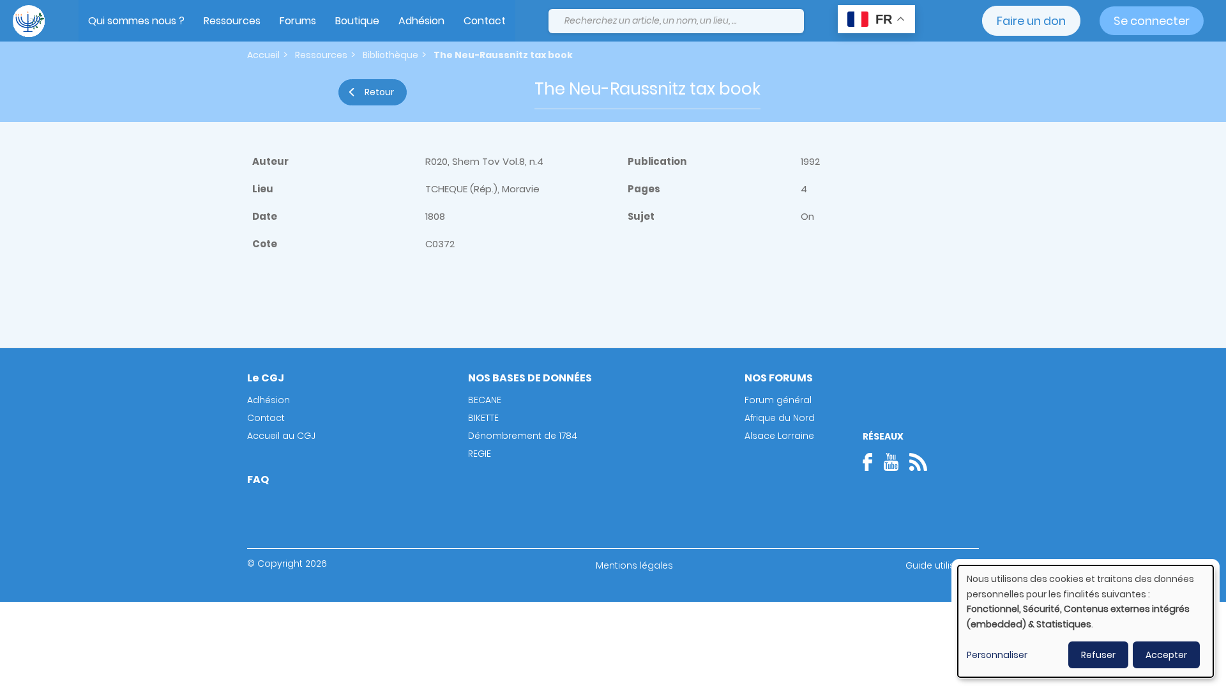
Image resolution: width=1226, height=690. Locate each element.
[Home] (29, 21)
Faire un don (1031, 21)
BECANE (484, 400)
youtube (891, 462)
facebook (872, 462)
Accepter (1166, 654)
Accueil (263, 55)
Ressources (232, 20)
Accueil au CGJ (281, 435)
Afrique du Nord (780, 417)
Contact (485, 20)
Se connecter (1152, 21)
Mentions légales (634, 565)
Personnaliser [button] (997, 654)
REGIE (479, 453)
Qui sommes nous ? (136, 20)
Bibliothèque (390, 55)
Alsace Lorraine (779, 435)
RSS (918, 462)
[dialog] (1085, 621)
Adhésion (421, 20)
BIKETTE (483, 417)
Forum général (778, 400)
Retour (379, 92)
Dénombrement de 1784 (522, 435)
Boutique (357, 20)
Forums (298, 20)
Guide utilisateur (942, 565)
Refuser (1098, 654)
